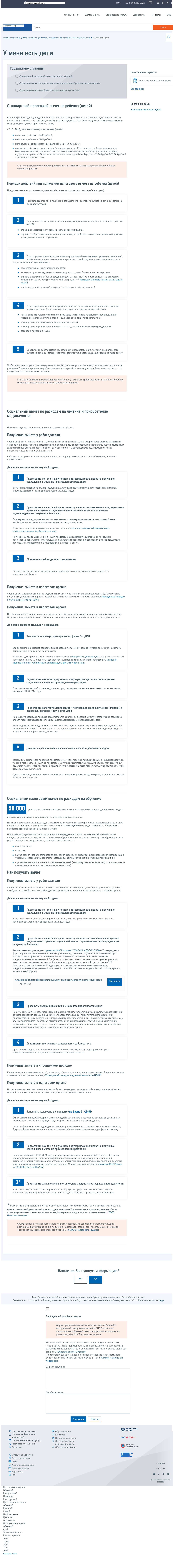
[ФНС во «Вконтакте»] (158, 3)
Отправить (78, 1419)
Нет (80, 1278)
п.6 (69, 1229)
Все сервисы (137, 88)
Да (95, 1278)
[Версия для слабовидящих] (119, 2)
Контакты (156, 14)
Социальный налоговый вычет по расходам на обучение (49, 90)
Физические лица (31, 37)
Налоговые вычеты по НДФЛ (146, 109)
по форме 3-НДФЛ (80, 1111)
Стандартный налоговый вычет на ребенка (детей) (46, 76)
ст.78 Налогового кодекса (84, 1229)
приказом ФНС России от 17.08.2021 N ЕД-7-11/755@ (72, 950)
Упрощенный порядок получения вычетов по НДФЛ (73, 1075)
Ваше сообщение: (55, 1366)
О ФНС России (71, 14)
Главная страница (11, 37)
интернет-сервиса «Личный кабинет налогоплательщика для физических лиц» (65, 661)
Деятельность (92, 14)
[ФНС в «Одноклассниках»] (163, 3)
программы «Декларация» (85, 656)
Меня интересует (50, 37)
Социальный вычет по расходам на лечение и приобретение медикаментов (59, 83)
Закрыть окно (10, 1553)
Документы (139, 14)
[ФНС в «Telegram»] (167, 3)
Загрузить (114, 981)
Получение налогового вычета (75, 37)
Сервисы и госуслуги (116, 14)
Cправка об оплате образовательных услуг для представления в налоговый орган (58, 979)
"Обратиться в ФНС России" (71, 1351)
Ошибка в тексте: (55, 1392)
